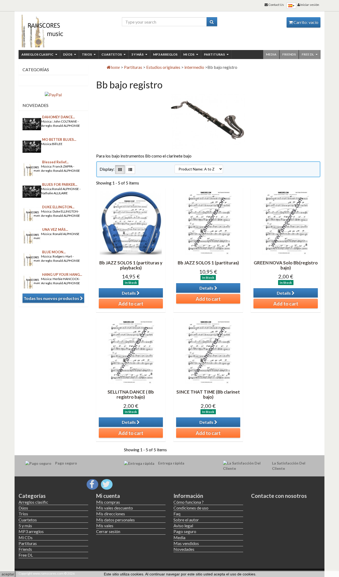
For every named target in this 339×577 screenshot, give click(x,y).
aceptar (8, 574)
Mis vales (104, 525)
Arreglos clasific (37, 54)
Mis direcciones (110, 513)
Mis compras (108, 501)
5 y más (137, 54)
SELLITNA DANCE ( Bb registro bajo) (131, 394)
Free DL (308, 54)
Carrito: (305, 22)
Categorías (32, 496)
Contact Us (276, 5)
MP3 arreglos (165, 54)
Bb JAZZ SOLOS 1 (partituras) (208, 262)
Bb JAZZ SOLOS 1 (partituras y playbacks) (130, 265)
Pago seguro (184, 531)
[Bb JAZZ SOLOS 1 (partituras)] (208, 223)
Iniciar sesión (309, 5)
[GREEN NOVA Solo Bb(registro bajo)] (285, 223)
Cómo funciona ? (188, 501)
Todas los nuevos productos (52, 298)
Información (188, 496)
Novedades (35, 105)
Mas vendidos (186, 543)
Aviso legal (183, 525)
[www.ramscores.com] (53, 29)
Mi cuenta (108, 496)
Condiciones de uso (190, 507)
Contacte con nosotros (279, 496)
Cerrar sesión (108, 531)
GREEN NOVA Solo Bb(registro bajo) (286, 265)
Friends (289, 54)
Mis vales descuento (114, 507)
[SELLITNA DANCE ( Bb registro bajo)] (131, 352)
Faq (176, 513)
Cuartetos (111, 54)
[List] (130, 169)
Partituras (214, 54)
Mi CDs (189, 54)
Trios (87, 54)
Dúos (68, 54)
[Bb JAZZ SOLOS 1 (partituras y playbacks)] (131, 223)
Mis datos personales (115, 519)
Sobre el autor (186, 519)
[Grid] (120, 169)
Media (271, 54)
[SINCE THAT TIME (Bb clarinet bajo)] (208, 352)
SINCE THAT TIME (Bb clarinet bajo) (208, 394)
